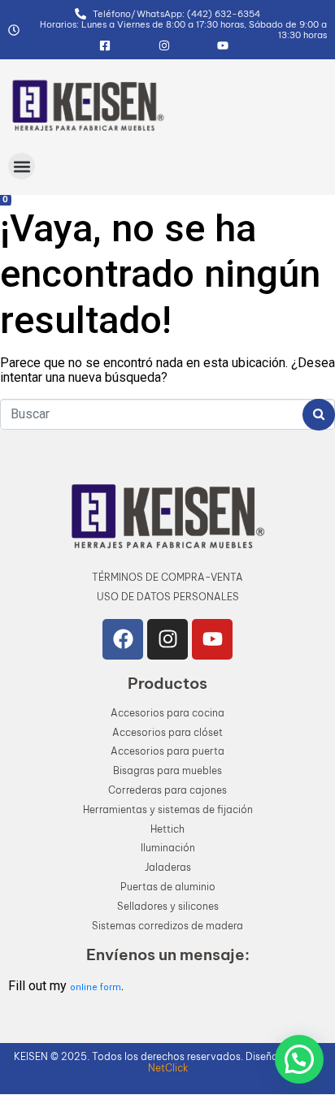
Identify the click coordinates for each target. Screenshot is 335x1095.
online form (95, 987)
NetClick (168, 1068)
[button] (21, 166)
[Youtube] (212, 639)
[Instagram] (167, 639)
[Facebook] (122, 639)
